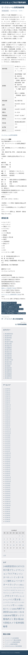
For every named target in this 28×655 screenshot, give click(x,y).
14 (16, 542)
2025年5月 (7, 419)
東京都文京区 (8, 352)
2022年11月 (8, 479)
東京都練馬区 (8, 370)
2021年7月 (7, 511)
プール (4, 605)
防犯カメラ (13, 313)
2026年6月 (7, 393)
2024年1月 (7, 451)
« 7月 (4, 555)
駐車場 (19, 313)
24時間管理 (4, 302)
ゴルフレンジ (20, 590)
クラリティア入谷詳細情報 (12, 638)
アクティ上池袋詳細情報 (11, 644)
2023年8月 (7, 461)
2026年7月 (7, 391)
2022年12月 (8, 477)
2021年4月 (7, 517)
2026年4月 (7, 397)
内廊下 (8, 311)
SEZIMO (20, 10)
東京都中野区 (8, 337)
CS (15, 302)
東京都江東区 (8, 362)
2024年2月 (7, 449)
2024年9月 (7, 435)
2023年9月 (7, 459)
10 (4, 542)
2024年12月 (8, 429)
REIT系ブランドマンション (8, 304)
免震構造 (14, 609)
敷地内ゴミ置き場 (6, 313)
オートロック (5, 309)
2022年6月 (7, 489)
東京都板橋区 (8, 358)
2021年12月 (8, 501)
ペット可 (4, 311)
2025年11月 (8, 407)
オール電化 (19, 585)
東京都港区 (8, 366)
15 (19, 542)
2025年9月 (7, 411)
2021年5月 (7, 515)
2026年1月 (7, 403)
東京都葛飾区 (8, 374)
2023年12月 (8, 453)
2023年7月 (7, 463)
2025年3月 (7, 423)
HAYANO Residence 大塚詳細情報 (13, 646)
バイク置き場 (20, 309)
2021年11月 (7, 503)
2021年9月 (7, 507)
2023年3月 (7, 471)
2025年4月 (7, 421)
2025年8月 (7, 413)
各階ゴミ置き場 (19, 612)
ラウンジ (8, 609)
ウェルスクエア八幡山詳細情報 (13, 640)
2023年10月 (8, 457)
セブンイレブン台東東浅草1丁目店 (10, 294)
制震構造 (11, 612)
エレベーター (15, 307)
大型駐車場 (7, 615)
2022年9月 (7, 483)
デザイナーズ (12, 309)
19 (10, 545)
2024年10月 (8, 433)
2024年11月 (8, 431)
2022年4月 (7, 493)
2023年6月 (7, 465)
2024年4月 (7, 445)
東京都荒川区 (8, 372)
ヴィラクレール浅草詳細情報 (9, 135)
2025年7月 (7, 415)
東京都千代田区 (9, 341)
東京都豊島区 (8, 376)
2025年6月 (7, 417)
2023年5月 (7, 467)
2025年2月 (7, 425)
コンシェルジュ (11, 590)
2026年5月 (7, 395)
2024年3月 (7, 447)
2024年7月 (7, 439)
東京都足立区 (8, 378)
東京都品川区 (8, 345)
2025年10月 (8, 409)
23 (23, 545)
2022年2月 (7, 497)
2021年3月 (7, 519)
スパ (11, 592)
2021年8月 (7, 509)
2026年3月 (7, 399)
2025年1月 (7, 427)
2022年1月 (7, 499)
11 (7, 542)
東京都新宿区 (8, 354)
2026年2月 (7, 401)
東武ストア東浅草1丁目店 (8, 288)
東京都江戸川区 (9, 360)
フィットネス (20, 602)
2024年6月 (7, 441)
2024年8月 (7, 437)
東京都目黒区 (8, 368)
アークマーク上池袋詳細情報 (12, 642)
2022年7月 (7, 487)
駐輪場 (23, 313)
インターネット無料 (6, 307)
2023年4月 (7, 469)
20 (14, 545)
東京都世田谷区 (9, 333)
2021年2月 (7, 521)
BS (9, 302)
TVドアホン (18, 304)
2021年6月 (7, 513)
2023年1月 (7, 475)
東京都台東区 (5, 10)
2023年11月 (8, 455)
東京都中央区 (8, 335)
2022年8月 (7, 485)
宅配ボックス (15, 311)
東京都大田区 (8, 349)
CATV (12, 302)
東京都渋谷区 (8, 364)
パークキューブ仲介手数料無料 (13, 2)
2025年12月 (8, 405)
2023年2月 (7, 473)
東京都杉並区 (8, 356)
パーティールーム (10, 602)
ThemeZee (17, 652)
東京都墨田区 (8, 347)
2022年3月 (7, 495)
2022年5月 (7, 491)
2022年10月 (8, 481)
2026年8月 (7, 389)
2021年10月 (8, 505)
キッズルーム (14, 587)
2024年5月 (7, 443)
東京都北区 (8, 339)
